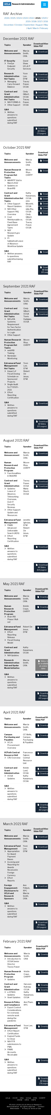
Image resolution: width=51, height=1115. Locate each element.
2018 (34, 21)
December (9, 25)
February (44, 28)
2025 (13, 18)
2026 (6, 18)
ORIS (27, 1100)
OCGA (28, 1098)
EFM (35, 1098)
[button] (44, 4)
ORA (22, 1098)
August (39, 25)
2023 (25, 18)
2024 (19, 18)
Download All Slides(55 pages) (42, 423)
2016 (46, 21)
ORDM (19, 1100)
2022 (31, 18)
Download (42, 52)
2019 (28, 21)
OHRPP (42, 1098)
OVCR (15, 1098)
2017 (40, 21)
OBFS (33, 1100)
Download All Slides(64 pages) (42, 567)
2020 (44, 18)
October (19, 25)
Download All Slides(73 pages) (42, 131)
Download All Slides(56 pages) (42, 924)
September (29, 25)
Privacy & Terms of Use (31, 1108)
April (29, 28)
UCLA (8, 1098)
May (46, 25)
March (36, 28)
